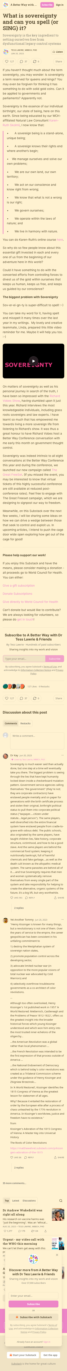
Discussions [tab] (29, 1200)
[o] (33, 361)
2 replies (19, 908)
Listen (59, 51)
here (60, 239)
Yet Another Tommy (22, 919)
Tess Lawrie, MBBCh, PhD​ (24, 50)
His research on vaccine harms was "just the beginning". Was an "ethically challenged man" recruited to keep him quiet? (25, 1220)
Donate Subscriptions (17, 593)
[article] (33, 1220)
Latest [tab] (15, 1200)
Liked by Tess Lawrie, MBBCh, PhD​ (29, 759)
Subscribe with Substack (36, 1317)
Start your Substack (24, 1355)
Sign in (60, 4)
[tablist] (17, 723)
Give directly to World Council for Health (30, 602)
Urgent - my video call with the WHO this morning (23, 1241)
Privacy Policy (39, 1332)
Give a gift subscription (19, 585)
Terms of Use (50, 666)
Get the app (50, 1355)
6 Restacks (44, 686)
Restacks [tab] (25, 723)
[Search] (60, 1200)
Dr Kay (14, 755)
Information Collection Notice (36, 670)
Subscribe (47, 4)
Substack (16, 1363)
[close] (57, 1255)
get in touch (25, 619)
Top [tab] (7, 1200)
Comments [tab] (11, 723)
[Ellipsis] (62, 755)
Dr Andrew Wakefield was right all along (22, 1212)
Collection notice (33, 1346)
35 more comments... (14, 1183)
